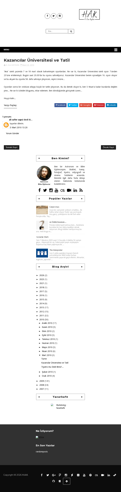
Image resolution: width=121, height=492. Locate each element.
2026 (42, 275)
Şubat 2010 (47, 372)
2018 (42, 287)
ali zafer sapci (16, 120)
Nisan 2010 (47, 351)
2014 (42, 303)
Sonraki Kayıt (11, 147)
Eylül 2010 (47, 335)
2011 (42, 315)
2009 (42, 381)
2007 (42, 389)
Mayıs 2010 (47, 347)
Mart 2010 (47, 355)
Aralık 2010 (47, 323)
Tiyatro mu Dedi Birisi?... (52, 367)
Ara (6, 71)
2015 (42, 299)
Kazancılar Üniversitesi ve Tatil (54, 363)
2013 (42, 307)
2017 (42, 291)
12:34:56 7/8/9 (42, 237)
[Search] (71, 31)
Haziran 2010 (48, 343)
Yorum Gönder (12, 133)
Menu (6, 49)
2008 (42, 385)
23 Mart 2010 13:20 (18, 127)
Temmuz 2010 (48, 339)
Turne (44, 359)
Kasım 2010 (47, 327)
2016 (42, 295)
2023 (42, 279)
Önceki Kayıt (108, 147)
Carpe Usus (54, 207)
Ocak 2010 (47, 376)
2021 (42, 283)
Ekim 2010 (47, 331)
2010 (42, 319)
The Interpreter (56, 250)
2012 (42, 311)
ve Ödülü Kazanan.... (57, 222)
